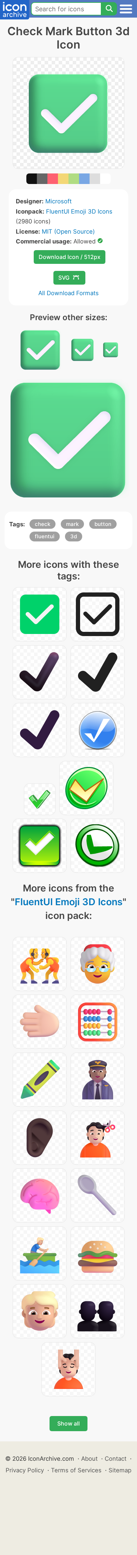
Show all (68, 1423)
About (89, 1458)
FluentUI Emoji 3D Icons (79, 211)
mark (72, 524)
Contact (115, 1458)
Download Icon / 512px (69, 256)
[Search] (109, 8)
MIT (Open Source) (68, 231)
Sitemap (120, 1470)
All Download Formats (68, 293)
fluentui (44, 536)
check (42, 524)
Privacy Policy (25, 1470)
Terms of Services (76, 1470)
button (102, 524)
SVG (64, 277)
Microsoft (58, 201)
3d (73, 536)
